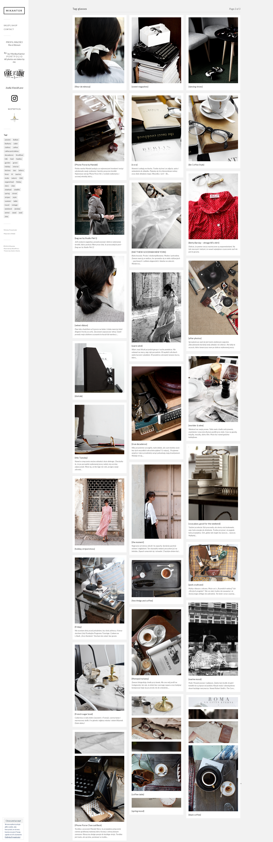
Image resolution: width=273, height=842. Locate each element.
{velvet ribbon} (81, 325)
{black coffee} (195, 815)
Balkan (15, 140)
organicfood (9, 182)
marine (18, 174)
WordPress (15, 248)
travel (7, 205)
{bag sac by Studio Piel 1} (86, 238)
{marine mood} (195, 679)
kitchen (8, 170)
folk (6, 159)
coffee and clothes (12, 151)
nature (14, 178)
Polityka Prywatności (10, 230)
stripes (7, 197)
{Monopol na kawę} (140, 678)
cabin (16, 143)
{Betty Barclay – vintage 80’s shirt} (204, 243)
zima (6, 216)
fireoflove (19, 155)
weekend (8, 209)
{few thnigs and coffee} (142, 600)
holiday (7, 166)
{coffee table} (138, 794)
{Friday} (78, 627)
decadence (9, 155)
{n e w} (134, 165)
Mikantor (14, 10)
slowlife (17, 190)
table (15, 201)
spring (7, 193)
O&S (21, 178)
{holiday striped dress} (85, 549)
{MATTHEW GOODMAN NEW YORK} (149, 252)
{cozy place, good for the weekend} (204, 524)
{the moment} (138, 542)
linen (7, 174)
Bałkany (8, 143)
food (12, 159)
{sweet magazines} (140, 86)
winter (7, 213)
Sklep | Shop (10, 25)
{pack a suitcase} (196, 585)
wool (20, 213)
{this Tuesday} (81, 458)
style (14, 197)
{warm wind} (137, 346)
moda (7, 178)
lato (14, 170)
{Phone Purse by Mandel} (86, 165)
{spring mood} (138, 811)
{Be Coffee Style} (196, 165)
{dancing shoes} (196, 86)
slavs (7, 186)
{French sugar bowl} (84, 714)
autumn (8, 140)
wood (14, 213)
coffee (15, 147)
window (17, 209)
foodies (19, 159)
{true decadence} (139, 444)
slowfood (8, 190)
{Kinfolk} (78, 396)
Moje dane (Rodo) (9, 233)
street (14, 193)
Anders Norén (15, 251)
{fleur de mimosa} (82, 86)
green (15, 163)
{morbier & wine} (196, 425)
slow (13, 186)
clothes (7, 147)
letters (21, 170)
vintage (14, 205)
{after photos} (195, 338)
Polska (18, 182)
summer (8, 201)
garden (7, 163)
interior (16, 166)
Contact (9, 29)
